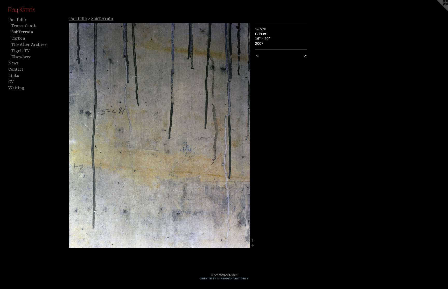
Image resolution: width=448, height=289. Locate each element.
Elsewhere (21, 57)
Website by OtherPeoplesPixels (224, 278)
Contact (15, 69)
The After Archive (28, 44)
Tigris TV (20, 50)
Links (13, 75)
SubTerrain (22, 32)
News (13, 63)
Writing (16, 88)
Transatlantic (24, 26)
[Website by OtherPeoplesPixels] (437, 10)
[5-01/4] (159, 135)
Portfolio (17, 19)
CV (11, 81)
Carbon (18, 38)
